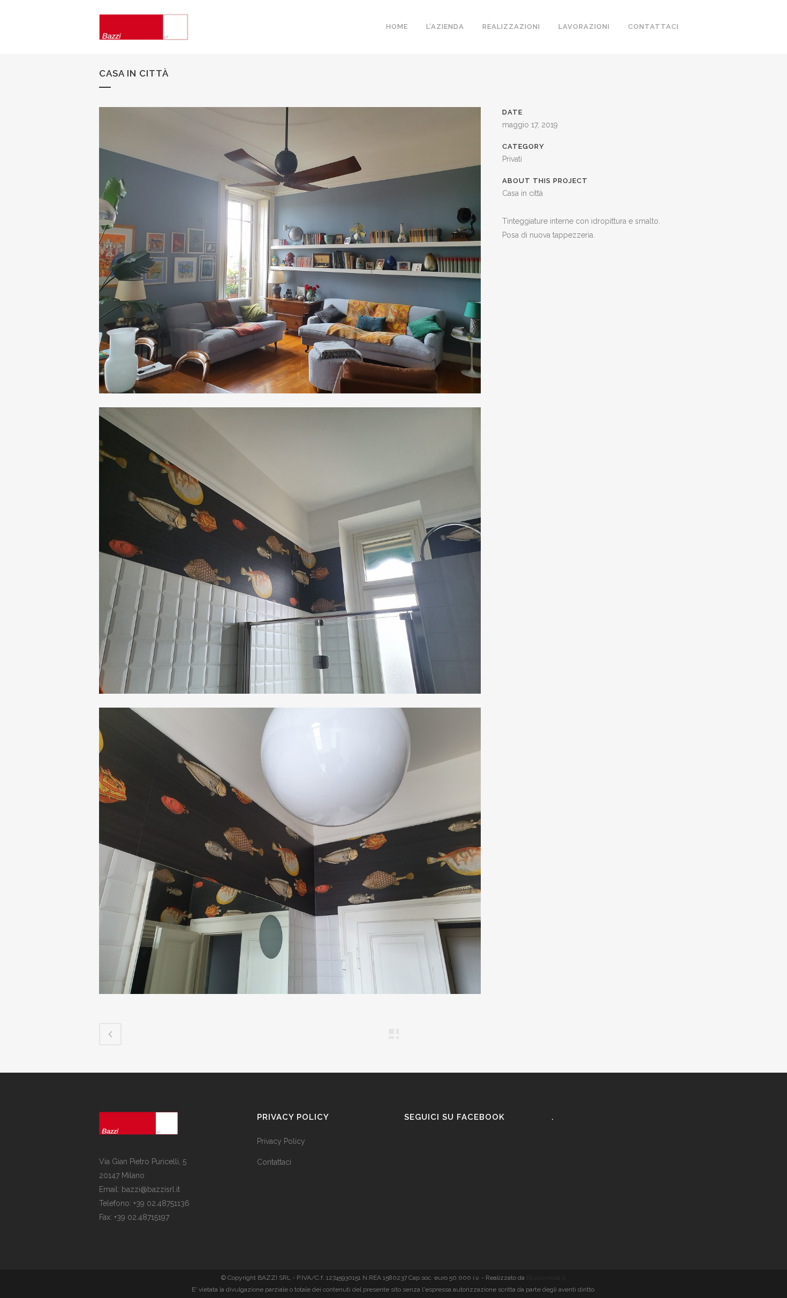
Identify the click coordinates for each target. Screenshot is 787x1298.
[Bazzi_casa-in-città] (290, 1001)
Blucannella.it (546, 1277)
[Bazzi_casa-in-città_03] (290, 700)
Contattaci (274, 1162)
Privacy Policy (281, 1141)
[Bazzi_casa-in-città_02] (290, 400)
